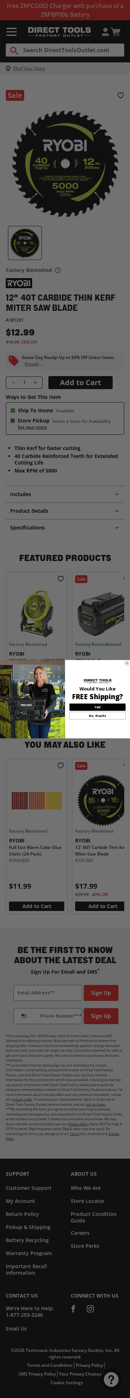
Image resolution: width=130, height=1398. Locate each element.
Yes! (98, 707)
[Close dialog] (127, 663)
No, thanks (97, 715)
